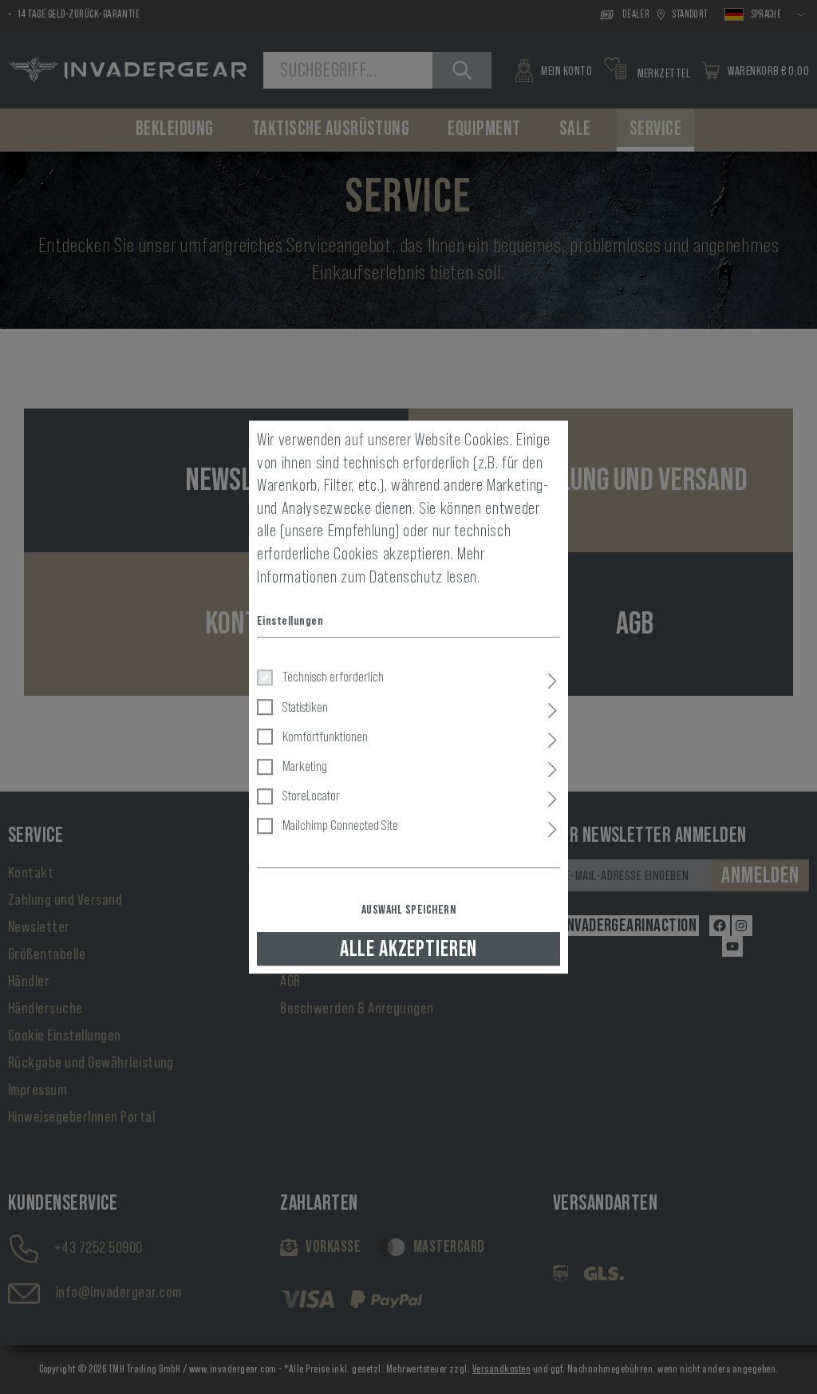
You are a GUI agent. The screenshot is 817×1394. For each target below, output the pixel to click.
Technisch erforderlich (333, 677)
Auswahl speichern (408, 909)
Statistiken (305, 707)
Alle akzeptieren (408, 949)
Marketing (304, 766)
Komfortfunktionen (325, 736)
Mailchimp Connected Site (340, 826)
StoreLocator (311, 795)
